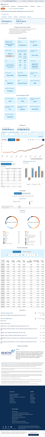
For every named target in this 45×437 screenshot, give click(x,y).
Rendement (10, 16)
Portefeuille (15, 16)
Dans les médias (32, 398)
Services (38, 6)
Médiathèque (32, 397)
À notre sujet (24, 1)
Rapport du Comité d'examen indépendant (18, 417)
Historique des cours (17, 251)
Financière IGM (32, 402)
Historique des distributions (27, 251)
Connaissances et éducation (23, 6)
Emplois (31, 395)
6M (30, 139)
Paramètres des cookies (33, 432)
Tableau (4, 139)
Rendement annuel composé (6, 164)
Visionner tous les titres (26, 193)
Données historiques (22, 16)
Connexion (41, 1)
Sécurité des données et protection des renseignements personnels (22, 414)
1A (34, 139)
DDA (32, 139)
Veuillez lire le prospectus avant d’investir (11, 363)
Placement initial (4, 132)
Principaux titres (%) (18, 193)
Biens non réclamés (15, 418)
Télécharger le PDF (6, 14)
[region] (22, 433)
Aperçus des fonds (30, 1)
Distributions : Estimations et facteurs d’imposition (17, 397)
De (22, 132)
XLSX (43, 258)
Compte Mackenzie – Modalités (17, 415)
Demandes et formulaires (13, 395)
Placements (13, 6)
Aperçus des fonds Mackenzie (14, 394)
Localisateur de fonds (5, 6)
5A (41, 139)
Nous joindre (32, 399)
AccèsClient (11, 398)
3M (28, 139)
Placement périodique (12, 132)
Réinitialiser (41, 136)
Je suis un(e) (9, 1)
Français (36, 1)
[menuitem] (5, 6)
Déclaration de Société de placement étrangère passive (20, 422)
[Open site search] (43, 6)
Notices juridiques (15, 411)
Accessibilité (32, 401)
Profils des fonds (12, 401)
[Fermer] (44, 433)
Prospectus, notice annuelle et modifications (19, 421)
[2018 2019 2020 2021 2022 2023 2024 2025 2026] (29, 134)
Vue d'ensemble (4, 16)
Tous (43, 139)
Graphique (12, 139)
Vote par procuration (13, 402)
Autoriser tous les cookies (33, 434)
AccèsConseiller (12, 399)
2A (36, 139)
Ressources (32, 6)
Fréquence (17, 132)
